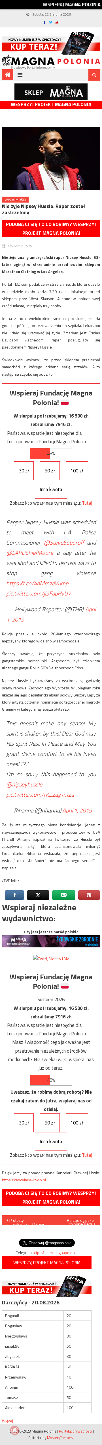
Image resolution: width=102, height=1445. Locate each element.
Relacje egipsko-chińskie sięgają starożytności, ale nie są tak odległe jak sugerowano (77, 1221)
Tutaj (87, 503)
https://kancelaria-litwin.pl (24, 1180)
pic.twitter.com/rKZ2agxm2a (40, 794)
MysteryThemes (60, 1437)
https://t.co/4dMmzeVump (37, 583)
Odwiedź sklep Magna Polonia (51, 91)
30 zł (24, 470)
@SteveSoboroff (64, 542)
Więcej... (9, 1421)
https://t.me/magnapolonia (55, 1252)
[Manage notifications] (14, 1430)
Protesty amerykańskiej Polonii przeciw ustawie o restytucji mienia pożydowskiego (25, 1221)
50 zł (50, 470)
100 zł (77, 470)
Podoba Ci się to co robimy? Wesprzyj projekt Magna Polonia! (51, 229)
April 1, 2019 (77, 810)
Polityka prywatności (75, 1431)
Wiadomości (15, 199)
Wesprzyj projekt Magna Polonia (51, 104)
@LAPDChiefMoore (29, 552)
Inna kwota (51, 489)
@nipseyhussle (24, 784)
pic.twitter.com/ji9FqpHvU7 (38, 593)
